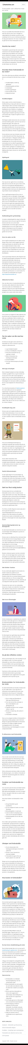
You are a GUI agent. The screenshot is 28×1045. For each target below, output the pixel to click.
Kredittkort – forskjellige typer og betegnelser (13, 1030)
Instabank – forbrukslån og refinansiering (12, 1025)
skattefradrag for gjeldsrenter (9, 950)
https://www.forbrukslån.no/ (9, 274)
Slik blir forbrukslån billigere (9, 1027)
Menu (23, 4)
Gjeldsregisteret (20, 388)
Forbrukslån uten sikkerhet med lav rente (12, 1033)
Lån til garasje (5, 1035)
